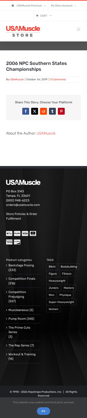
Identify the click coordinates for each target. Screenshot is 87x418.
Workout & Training (22, 354)
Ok (43, 411)
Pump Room (17, 319)
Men (51, 294)
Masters (69, 287)
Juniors (53, 287)
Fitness (66, 273)
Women (53, 309)
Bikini (52, 266)
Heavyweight (57, 280)
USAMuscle (17, 79)
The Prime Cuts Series (19, 330)
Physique (65, 294)
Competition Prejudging (17, 294)
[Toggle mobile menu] (79, 29)
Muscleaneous (18, 310)
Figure (53, 273)
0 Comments (58, 79)
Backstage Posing (21, 265)
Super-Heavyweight (61, 302)
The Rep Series (19, 345)
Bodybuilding (69, 266)
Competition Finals (21, 278)
